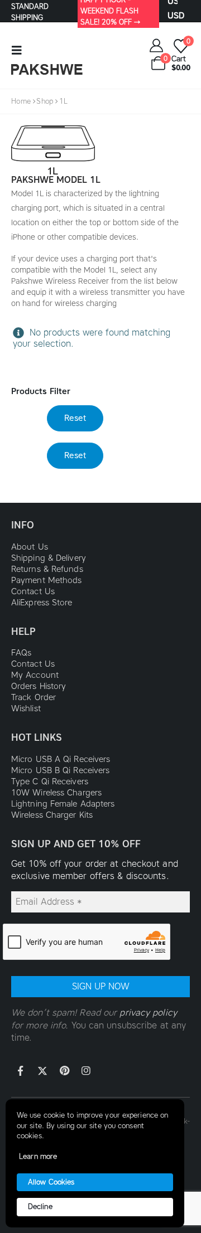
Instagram (86, 1070)
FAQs (21, 653)
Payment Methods (46, 580)
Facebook (20, 1070)
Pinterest (64, 1070)
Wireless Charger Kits (52, 815)
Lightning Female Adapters (63, 804)
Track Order (33, 697)
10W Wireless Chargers (56, 793)
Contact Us (33, 591)
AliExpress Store (42, 603)
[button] (20, 50)
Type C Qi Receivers (49, 781)
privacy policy (147, 1012)
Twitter (42, 1070)
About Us (29, 547)
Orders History (38, 686)
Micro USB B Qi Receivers (60, 770)
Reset (75, 418)
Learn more (38, 1156)
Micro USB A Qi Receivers (60, 759)
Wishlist (26, 708)
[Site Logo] (47, 69)
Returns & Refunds (47, 569)
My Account (35, 675)
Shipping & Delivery (48, 558)
